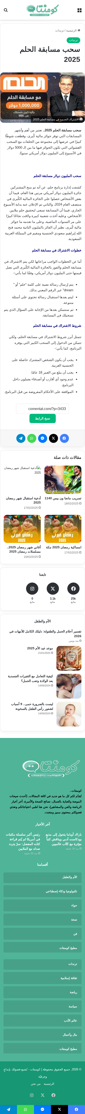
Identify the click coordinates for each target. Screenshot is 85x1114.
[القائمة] (79, 12)
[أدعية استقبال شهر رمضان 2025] (22, 480)
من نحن (36, 1083)
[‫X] (53, 438)
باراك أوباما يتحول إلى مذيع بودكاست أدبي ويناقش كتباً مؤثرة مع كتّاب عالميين (64, 839)
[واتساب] (31, 438)
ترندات (59, 30)
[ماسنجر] (42, 438)
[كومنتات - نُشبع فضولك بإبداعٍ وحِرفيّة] (42, 10)
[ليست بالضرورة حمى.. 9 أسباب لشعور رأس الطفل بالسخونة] (68, 714)
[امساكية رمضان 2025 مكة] (63, 529)
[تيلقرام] (20, 438)
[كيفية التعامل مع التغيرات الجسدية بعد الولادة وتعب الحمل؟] (68, 686)
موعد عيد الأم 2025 (40, 648)
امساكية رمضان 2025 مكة (63, 547)
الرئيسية (72, 30)
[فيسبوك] (64, 438)
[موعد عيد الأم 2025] (68, 658)
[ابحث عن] (5, 12)
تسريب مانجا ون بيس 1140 (63, 498)
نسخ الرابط (42, 418)
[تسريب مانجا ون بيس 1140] (63, 480)
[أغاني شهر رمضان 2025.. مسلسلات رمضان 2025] (22, 529)
